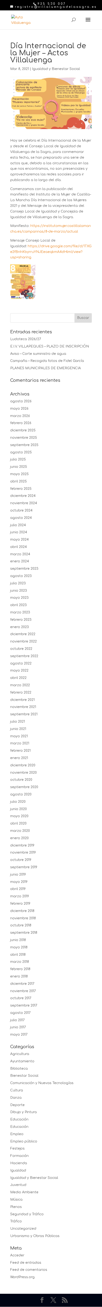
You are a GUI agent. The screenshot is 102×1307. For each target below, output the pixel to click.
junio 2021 (18, 729)
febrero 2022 (20, 692)
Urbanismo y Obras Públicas (35, 1236)
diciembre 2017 (22, 984)
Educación (19, 1119)
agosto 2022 (21, 663)
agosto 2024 (21, 518)
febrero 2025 (21, 489)
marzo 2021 (19, 743)
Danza (16, 1097)
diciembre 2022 (22, 634)
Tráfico (16, 1221)
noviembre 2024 (23, 503)
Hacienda (18, 1163)
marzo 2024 (20, 554)
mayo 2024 (19, 539)
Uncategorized (23, 1228)
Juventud (18, 1185)
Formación (19, 1156)
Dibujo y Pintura (23, 1112)
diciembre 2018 (22, 911)
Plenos (16, 1207)
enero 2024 (19, 561)
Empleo (16, 1134)
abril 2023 (18, 605)
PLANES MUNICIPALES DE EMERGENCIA (45, 368)
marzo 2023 (20, 612)
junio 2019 (18, 874)
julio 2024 (18, 525)
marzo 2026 (20, 416)
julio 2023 (18, 583)
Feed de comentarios (28, 1270)
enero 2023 (19, 627)
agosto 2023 (21, 576)
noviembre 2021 (23, 707)
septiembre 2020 (24, 787)
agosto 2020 (21, 794)
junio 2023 (18, 590)
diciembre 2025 (23, 430)
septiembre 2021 (23, 714)
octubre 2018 (20, 925)
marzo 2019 (19, 896)
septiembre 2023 (24, 568)
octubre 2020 (21, 780)
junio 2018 (18, 940)
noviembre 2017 (23, 991)
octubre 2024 (21, 510)
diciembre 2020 (22, 765)
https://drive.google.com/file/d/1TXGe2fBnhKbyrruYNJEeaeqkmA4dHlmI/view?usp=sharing (51, 251)
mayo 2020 (19, 816)
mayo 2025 (19, 474)
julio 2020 (18, 801)
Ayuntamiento (22, 1061)
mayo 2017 (19, 1034)
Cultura (16, 1090)
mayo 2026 (19, 408)
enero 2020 (19, 838)
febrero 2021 (20, 750)
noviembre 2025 (23, 437)
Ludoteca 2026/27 (25, 339)
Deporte (17, 1105)
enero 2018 (19, 976)
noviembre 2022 (23, 641)
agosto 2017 (20, 1013)
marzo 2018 (19, 962)
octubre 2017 (20, 998)
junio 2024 (18, 532)
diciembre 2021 (22, 700)
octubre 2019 (20, 860)
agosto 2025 (21, 452)
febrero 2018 (20, 969)
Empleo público (23, 1141)
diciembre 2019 (22, 845)
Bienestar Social (24, 1075)
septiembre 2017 (23, 1005)
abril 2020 (18, 823)
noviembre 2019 (23, 852)
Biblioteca (19, 1068)
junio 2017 (18, 1027)
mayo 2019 (19, 882)
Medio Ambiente (24, 1192)
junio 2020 (18, 809)
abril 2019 (18, 889)
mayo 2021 (19, 736)
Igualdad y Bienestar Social (56, 69)
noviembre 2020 (23, 772)
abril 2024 (18, 547)
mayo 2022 (19, 670)
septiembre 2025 (24, 445)
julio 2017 (17, 1020)
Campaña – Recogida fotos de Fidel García (47, 361)
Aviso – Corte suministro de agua (38, 354)
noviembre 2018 (23, 918)
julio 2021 (17, 721)
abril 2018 (18, 954)
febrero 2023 (21, 619)
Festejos (17, 1148)
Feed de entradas (25, 1262)
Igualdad (18, 1170)
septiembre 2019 (23, 867)
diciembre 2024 (23, 496)
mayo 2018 (19, 947)
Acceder (17, 1255)
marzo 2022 (20, 685)
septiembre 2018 (23, 932)
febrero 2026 (20, 423)
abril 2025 (18, 481)
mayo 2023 (19, 597)
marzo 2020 (20, 831)
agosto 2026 (21, 401)
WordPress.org (22, 1277)
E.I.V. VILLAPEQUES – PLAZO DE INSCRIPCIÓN (49, 346)
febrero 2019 (20, 903)
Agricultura (19, 1054)
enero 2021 (19, 758)
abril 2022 (18, 678)
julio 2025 (18, 459)
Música (16, 1199)
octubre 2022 (21, 649)
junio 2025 (18, 467)
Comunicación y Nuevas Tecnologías (42, 1083)
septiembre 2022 (24, 656)
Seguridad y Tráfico (27, 1214)
